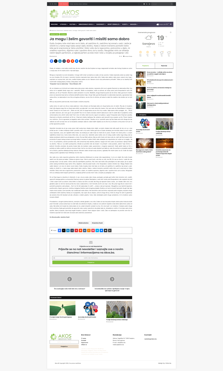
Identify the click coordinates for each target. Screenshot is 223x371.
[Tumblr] (64, 61)
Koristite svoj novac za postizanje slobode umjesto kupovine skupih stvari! (164, 152)
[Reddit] (72, 61)
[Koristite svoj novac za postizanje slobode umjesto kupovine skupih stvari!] (164, 143)
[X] (55, 61)
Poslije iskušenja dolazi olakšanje (78, 4)
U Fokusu (63, 24)
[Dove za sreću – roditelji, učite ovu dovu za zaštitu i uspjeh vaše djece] (141, 74)
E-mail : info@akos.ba (119, 342)
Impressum (84, 342)
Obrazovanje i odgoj (86, 24)
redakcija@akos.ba (118, 344)
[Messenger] (76, 61)
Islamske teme (68, 30)
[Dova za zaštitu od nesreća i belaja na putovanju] (141, 90)
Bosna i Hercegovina (119, 340)
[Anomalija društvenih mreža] (91, 308)
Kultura (72, 24)
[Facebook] (51, 61)
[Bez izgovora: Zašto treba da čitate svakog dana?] (145, 143)
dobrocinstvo (84, 223)
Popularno (145, 66)
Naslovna (54, 24)
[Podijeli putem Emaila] (81, 61)
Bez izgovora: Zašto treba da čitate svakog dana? (144, 151)
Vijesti (124, 24)
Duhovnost (100, 24)
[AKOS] (64, 13)
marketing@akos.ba (150, 339)
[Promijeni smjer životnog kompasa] (62, 308)
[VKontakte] (84, 230)
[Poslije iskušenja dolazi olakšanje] (119, 309)
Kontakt (83, 340)
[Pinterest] (68, 61)
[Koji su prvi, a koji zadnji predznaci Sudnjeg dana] (141, 105)
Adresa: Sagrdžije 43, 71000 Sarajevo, (124, 338)
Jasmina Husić (98, 223)
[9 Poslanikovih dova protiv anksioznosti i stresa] (141, 82)
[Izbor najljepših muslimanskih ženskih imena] (141, 98)
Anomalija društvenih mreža (87, 317)
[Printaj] (110, 230)
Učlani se (84, 344)
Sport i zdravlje (113, 24)
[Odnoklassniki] (89, 230)
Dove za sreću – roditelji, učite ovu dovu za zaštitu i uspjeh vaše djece (159, 73)
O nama (83, 338)
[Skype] (97, 230)
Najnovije (164, 66)
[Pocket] (93, 230)
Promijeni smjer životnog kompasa (61, 317)
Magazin (133, 24)
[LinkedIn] (60, 61)
